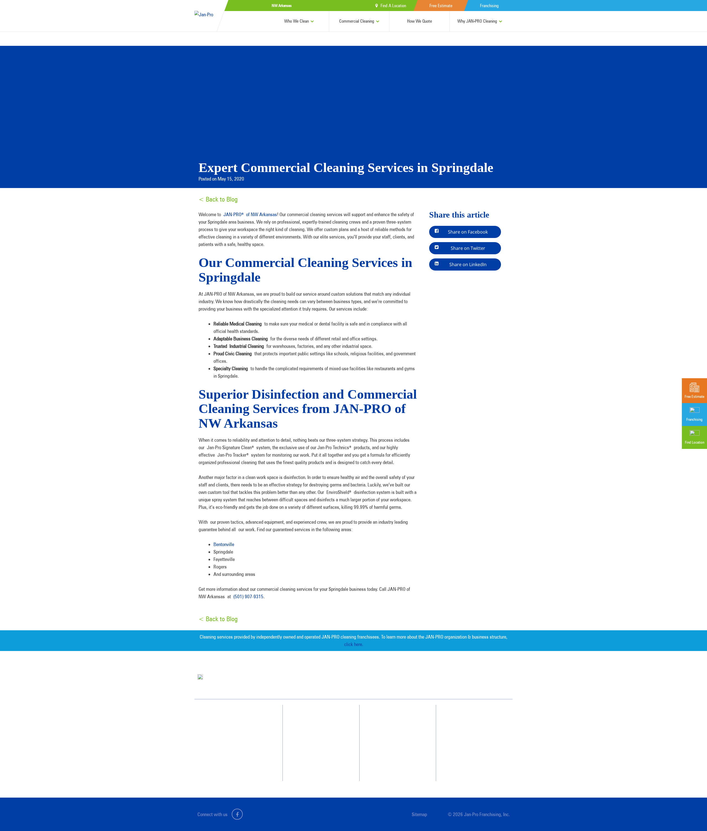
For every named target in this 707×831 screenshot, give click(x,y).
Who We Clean (296, 21)
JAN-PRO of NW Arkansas (250, 214)
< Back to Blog (218, 199)
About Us (389, 716)
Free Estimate (440, 5)
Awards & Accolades (397, 726)
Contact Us (468, 726)
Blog (385, 756)
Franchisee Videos (395, 746)
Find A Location (393, 5)
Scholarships (391, 766)
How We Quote (419, 21)
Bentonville (223, 544)
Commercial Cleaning (356, 21)
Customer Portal (471, 756)
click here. (353, 644)
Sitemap (419, 814)
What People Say (316, 756)
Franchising (489, 5)
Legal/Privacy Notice (474, 746)
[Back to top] (691, 815)
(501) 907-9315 (248, 596)
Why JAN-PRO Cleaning (477, 21)
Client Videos (392, 736)
